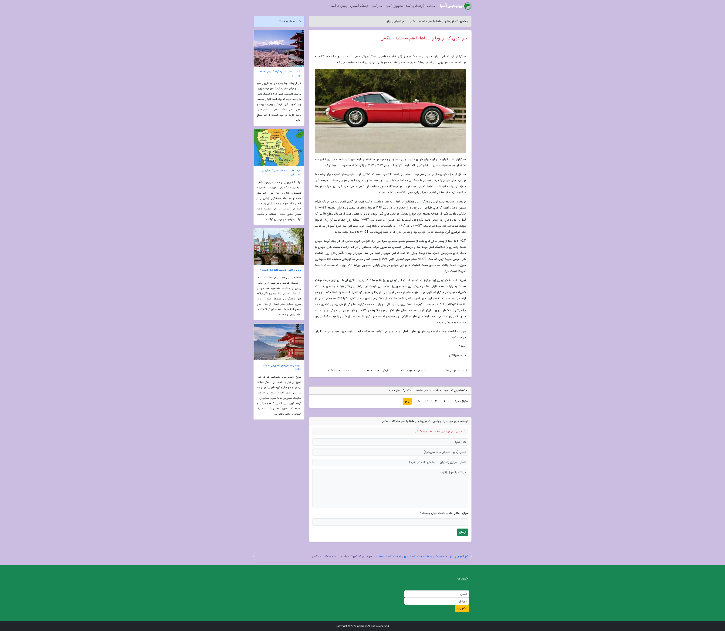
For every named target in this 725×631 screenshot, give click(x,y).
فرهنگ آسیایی (359, 6)
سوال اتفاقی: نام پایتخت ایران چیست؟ (444, 513)
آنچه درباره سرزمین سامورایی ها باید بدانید (282, 367)
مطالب (431, 6)
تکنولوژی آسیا (394, 6)
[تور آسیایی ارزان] (456, 6)
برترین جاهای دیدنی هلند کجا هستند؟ (280, 270)
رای (407, 401)
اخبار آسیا (377, 6)
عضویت (462, 608)
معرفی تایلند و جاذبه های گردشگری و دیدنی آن (281, 173)
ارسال (462, 532)
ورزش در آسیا (339, 6)
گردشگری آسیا (415, 6)
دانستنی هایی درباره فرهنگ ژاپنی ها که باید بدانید (280, 74)
